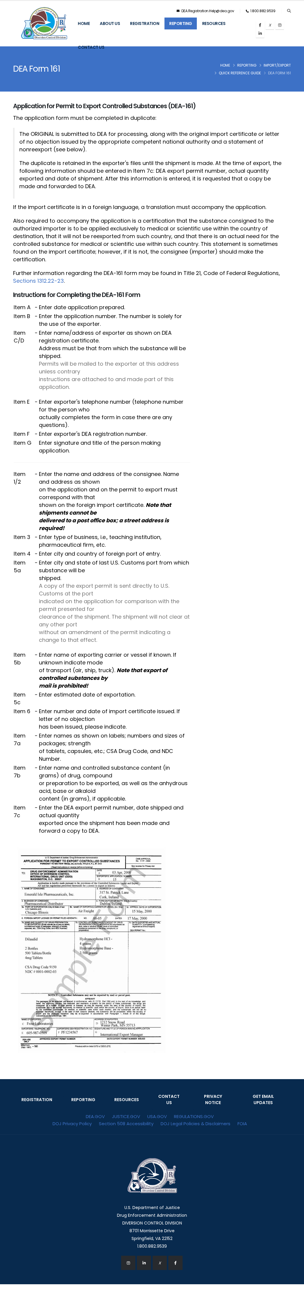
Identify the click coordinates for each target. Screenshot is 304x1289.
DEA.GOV (95, 1116)
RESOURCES (126, 1100)
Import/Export (277, 65)
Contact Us (91, 47)
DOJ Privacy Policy (72, 1123)
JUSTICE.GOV (126, 1116)
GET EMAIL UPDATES (263, 1099)
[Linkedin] (260, 33)
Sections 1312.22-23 (38, 280)
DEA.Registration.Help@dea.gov (207, 10)
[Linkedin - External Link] (144, 1263)
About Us (110, 23)
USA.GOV (157, 1116)
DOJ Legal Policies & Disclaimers (195, 1123)
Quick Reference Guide (240, 73)
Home (84, 23)
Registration (144, 23)
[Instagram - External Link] (128, 1263)
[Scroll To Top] (293, 1282)
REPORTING (83, 1100)
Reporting (180, 23)
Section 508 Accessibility (126, 1123)
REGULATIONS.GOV (194, 1116)
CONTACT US (169, 1099)
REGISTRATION (36, 1100)
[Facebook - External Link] (175, 1263)
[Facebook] (260, 25)
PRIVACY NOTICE (213, 1099)
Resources (214, 23)
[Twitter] (270, 25)
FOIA (242, 1123)
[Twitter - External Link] (160, 1263)
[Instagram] (280, 25)
